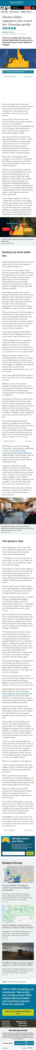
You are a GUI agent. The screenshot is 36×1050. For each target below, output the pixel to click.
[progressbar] (14, 72)
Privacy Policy (5, 1048)
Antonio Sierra (8, 32)
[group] (18, 71)
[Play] (3, 71)
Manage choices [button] (8, 1043)
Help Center (6, 1024)
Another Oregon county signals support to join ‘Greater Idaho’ (18, 963)
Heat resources (14, 12)
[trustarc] (30, 1048)
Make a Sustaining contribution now (18, 1012)
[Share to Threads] (14, 28)
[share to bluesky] (9, 28)
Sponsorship (22, 1025)
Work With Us (6, 1026)
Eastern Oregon (17, 982)
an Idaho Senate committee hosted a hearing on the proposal (17, 693)
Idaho (24, 982)
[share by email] (3, 28)
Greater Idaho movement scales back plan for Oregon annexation (16, 887)
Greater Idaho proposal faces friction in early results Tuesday (18, 926)
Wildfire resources (26, 12)
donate (27, 8)
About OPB (4, 12)
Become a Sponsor (28, 76)
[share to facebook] (6, 28)
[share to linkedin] (12, 28)
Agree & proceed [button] (20, 1043)
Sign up (30, 853)
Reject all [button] (30, 1043)
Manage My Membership (22, 1022)
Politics (8, 982)
